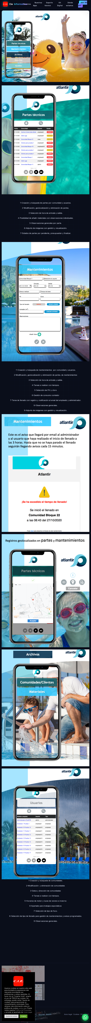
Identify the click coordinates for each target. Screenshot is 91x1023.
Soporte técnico (49, 4)
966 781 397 (82, 4)
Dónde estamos (69, 4)
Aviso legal (68, 1014)
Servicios (27, 4)
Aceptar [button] (23, 1016)
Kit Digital (60, 4)
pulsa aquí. (23, 1008)
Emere (35, 992)
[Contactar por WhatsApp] (85, 1017)
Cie (15, 4)
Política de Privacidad (23, 1010)
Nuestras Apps (37, 4)
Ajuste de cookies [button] (11, 1016)
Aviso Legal (27, 1012)
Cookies (76, 1014)
